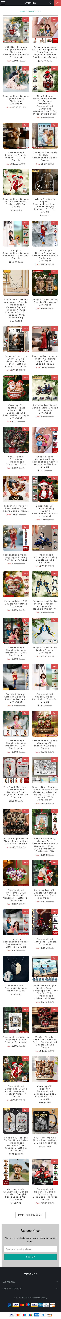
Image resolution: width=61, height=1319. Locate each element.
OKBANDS (30, 3)
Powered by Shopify (38, 1297)
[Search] (50, 3)
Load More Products (30, 1215)
